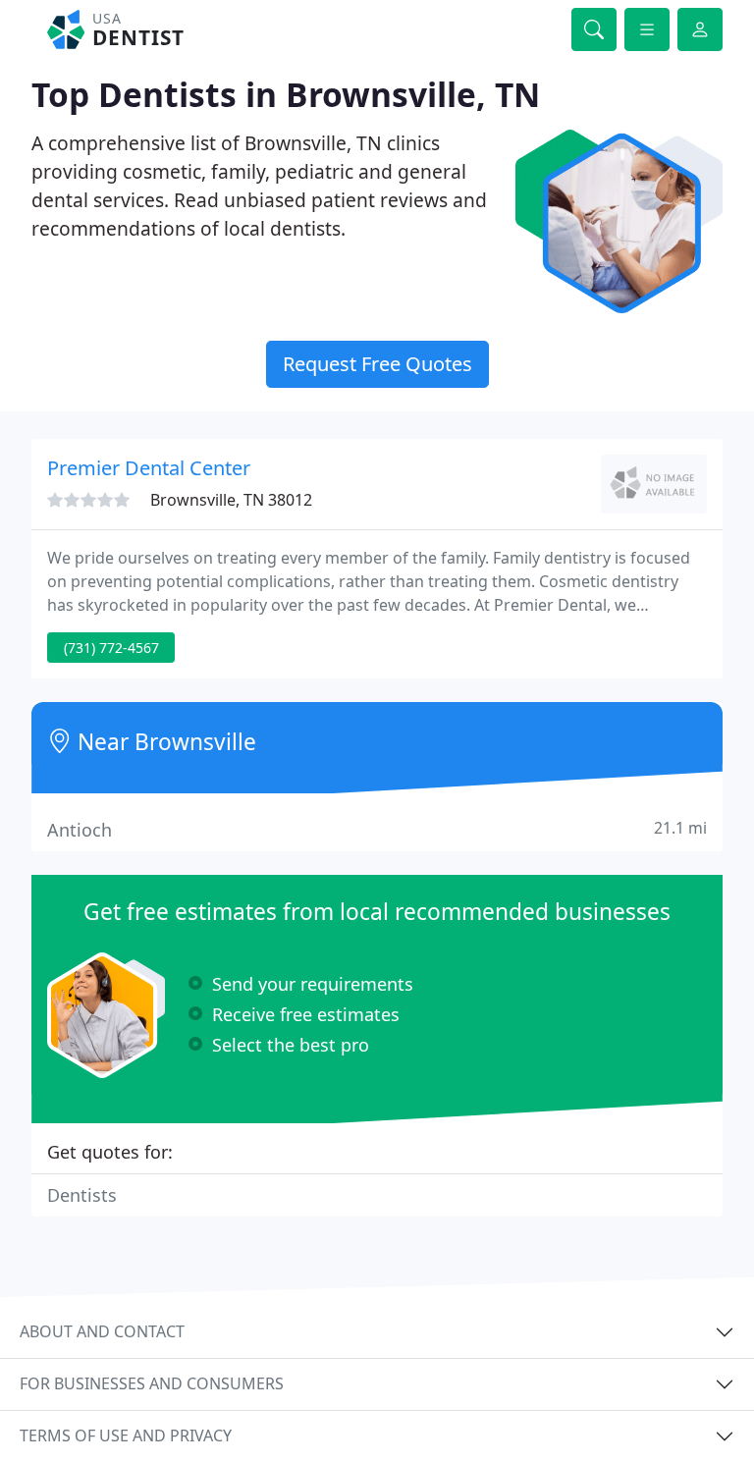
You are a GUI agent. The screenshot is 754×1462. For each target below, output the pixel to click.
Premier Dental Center (148, 468)
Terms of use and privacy (126, 1435)
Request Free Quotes (377, 364)
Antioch (377, 829)
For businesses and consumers (152, 1383)
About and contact (102, 1331)
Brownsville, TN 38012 (231, 500)
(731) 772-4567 (111, 647)
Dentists (82, 1195)
